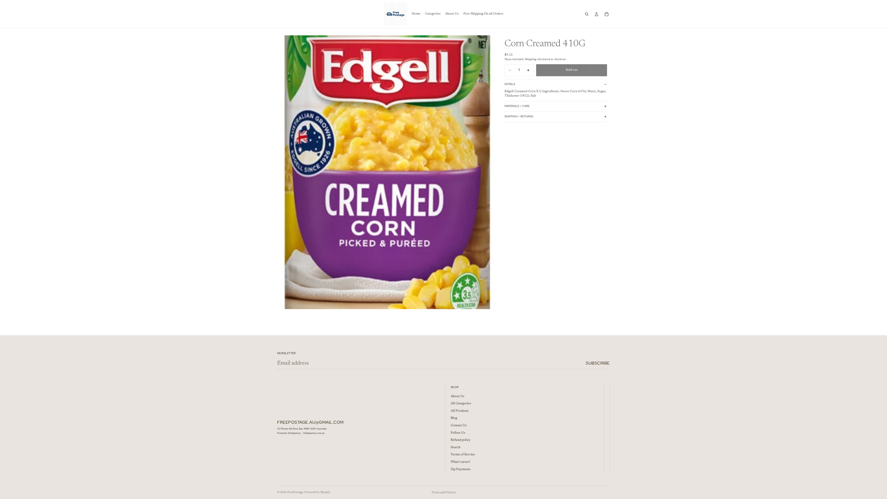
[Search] (587, 14)
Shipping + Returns (518, 116)
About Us (457, 396)
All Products (459, 411)
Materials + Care (516, 106)
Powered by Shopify (317, 492)
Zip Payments (461, 469)
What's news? (460, 462)
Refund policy (461, 440)
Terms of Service (463, 454)
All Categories (461, 403)
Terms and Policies (443, 492)
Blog (454, 418)
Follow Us (458, 433)
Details (509, 84)
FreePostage (295, 492)
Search (455, 447)
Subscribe (598, 363)
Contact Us (459, 425)
